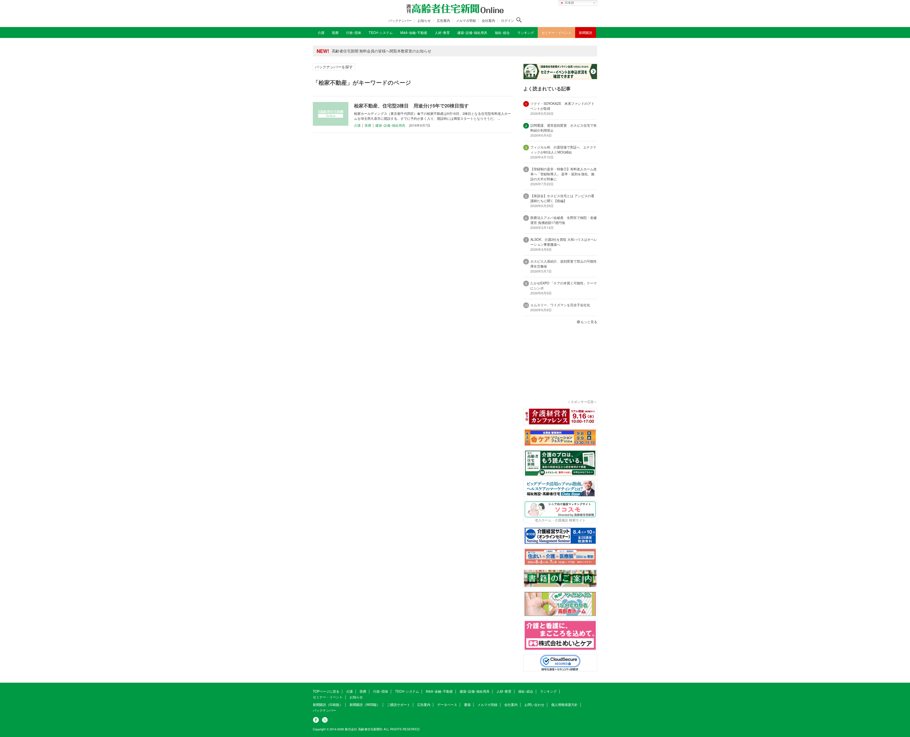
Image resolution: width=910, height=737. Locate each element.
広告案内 (443, 20)
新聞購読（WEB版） (365, 704)
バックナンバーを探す (334, 67)
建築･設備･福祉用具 (390, 125)
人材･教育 (503, 691)
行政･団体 (380, 691)
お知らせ (424, 20)
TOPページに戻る (326, 691)
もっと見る (589, 321)
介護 (357, 125)
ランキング (548, 691)
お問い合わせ (534, 704)
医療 (368, 125)
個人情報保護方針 (564, 704)
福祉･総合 (525, 691)
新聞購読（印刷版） (328, 704)
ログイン (507, 20)
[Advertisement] (560, 368)
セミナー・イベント (328, 697)
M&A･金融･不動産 (439, 691)
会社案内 (488, 20)
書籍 (467, 704)
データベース (447, 704)
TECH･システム (407, 691)
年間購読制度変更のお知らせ (356, 51)
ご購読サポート (398, 704)
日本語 (569, 3)
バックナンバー (400, 20)
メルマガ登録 (466, 20)
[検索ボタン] (519, 20)
